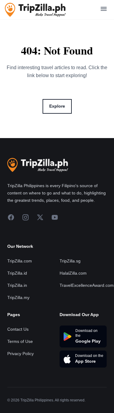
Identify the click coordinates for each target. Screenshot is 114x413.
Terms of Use (20, 341)
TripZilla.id (17, 273)
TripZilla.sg (70, 260)
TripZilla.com (19, 260)
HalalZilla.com (73, 273)
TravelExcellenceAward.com (87, 285)
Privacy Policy (20, 353)
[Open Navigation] (103, 9)
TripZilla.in (17, 285)
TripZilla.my (18, 297)
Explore (57, 106)
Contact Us (18, 329)
